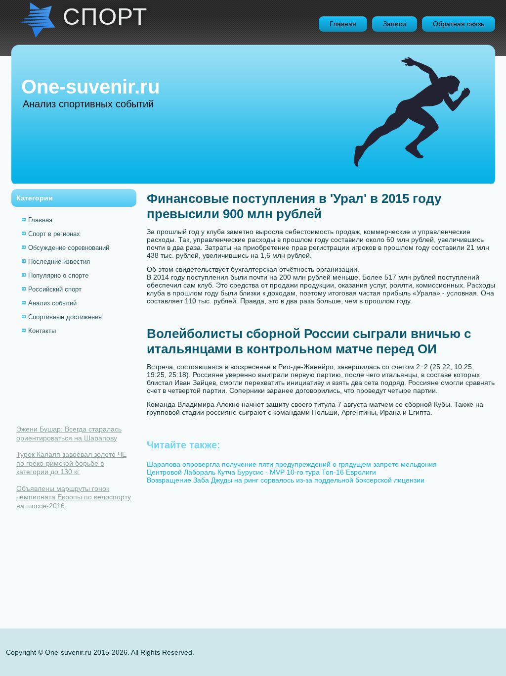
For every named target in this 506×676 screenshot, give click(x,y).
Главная (343, 24)
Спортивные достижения (65, 317)
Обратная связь (458, 24)
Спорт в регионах (54, 234)
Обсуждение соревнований (68, 247)
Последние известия (59, 261)
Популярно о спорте (58, 275)
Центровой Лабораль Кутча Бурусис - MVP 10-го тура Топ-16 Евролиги (261, 472)
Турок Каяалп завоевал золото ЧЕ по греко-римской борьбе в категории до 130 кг (71, 463)
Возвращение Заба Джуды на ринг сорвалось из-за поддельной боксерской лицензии (285, 480)
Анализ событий (52, 303)
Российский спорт (55, 289)
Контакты (42, 331)
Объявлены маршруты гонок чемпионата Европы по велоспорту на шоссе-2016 (73, 497)
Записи (394, 24)
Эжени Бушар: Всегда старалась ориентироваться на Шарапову (69, 433)
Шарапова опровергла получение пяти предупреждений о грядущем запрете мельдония (292, 464)
